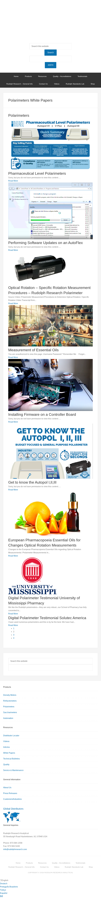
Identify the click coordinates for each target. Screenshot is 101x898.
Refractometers (10, 701)
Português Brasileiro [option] (9, 887)
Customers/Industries (12, 799)
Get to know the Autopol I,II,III (32, 482)
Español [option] (3, 893)
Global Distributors (13, 808)
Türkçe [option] (3, 890)
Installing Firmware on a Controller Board (42, 414)
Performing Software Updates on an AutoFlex (45, 243)
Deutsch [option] (3, 883)
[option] (50, 883)
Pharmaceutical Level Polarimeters (37, 173)
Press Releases (10, 793)
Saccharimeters (10, 712)
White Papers (9, 753)
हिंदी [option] (1, 896)
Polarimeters (8, 707)
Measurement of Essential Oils (33, 350)
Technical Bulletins (11, 759)
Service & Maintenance (13, 770)
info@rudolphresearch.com (15, 849)
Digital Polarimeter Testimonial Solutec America (47, 618)
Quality (6, 764)
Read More (13, 181)
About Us (7, 787)
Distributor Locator (11, 736)
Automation (8, 718)
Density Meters (9, 695)
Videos (6, 741)
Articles (6, 747)
